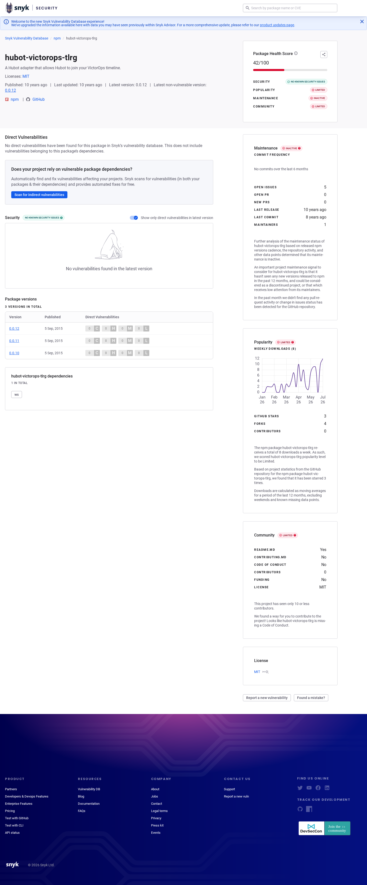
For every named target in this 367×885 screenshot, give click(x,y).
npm (57, 38)
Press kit (157, 825)
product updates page (277, 25)
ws (16, 394)
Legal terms (159, 811)
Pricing (10, 811)
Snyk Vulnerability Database (26, 38)
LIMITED (285, 342)
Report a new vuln (236, 796)
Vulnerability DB (89, 789)
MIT (25, 76)
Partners (11, 789)
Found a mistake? (311, 698)
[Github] (300, 810)
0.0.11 (14, 341)
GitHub (38, 99)
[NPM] (309, 810)
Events (156, 832)
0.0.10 (14, 353)
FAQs (81, 811)
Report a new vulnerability (267, 698)
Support (229, 789)
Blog (81, 796)
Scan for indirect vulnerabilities (39, 195)
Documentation (89, 804)
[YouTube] (309, 789)
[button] (296, 53)
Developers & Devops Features (26, 796)
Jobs (154, 796)
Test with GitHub (16, 818)
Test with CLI (14, 825)
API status (12, 832)
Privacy (156, 818)
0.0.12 (10, 90)
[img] (61, 217)
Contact (156, 804)
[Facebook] (318, 789)
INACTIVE (291, 148)
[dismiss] (362, 21)
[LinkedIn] (327, 789)
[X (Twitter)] (300, 789)
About (155, 789)
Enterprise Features (18, 804)
